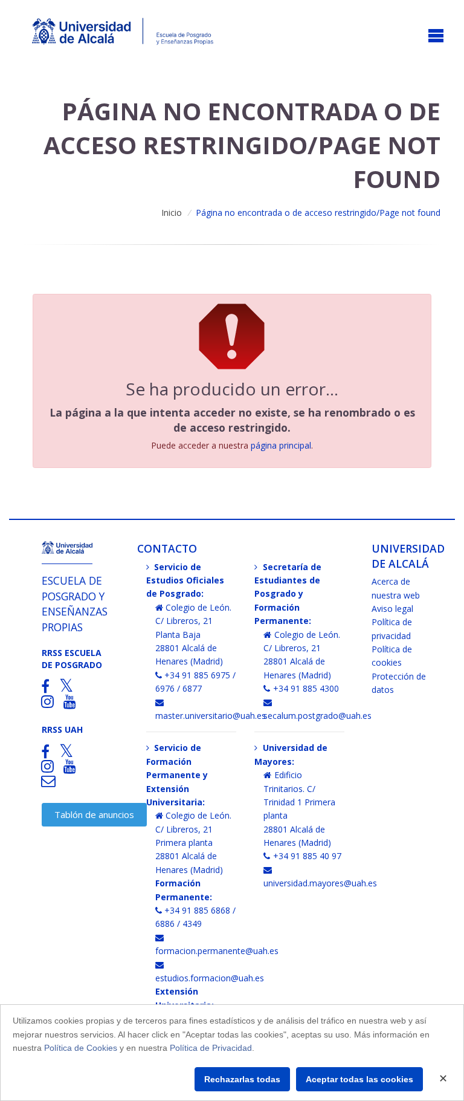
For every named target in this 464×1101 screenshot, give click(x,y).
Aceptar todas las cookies (359, 1079)
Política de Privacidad (211, 1048)
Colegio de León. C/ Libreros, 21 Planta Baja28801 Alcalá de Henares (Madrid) (193, 634)
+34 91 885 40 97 (307, 856)
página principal (281, 445)
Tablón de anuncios (94, 814)
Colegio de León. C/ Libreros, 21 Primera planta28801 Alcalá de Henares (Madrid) (193, 842)
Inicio (171, 212)
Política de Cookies (80, 1048)
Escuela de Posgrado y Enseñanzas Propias (75, 603)
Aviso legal (392, 608)
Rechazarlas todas (242, 1079)
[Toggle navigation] (435, 36)
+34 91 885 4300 (306, 688)
